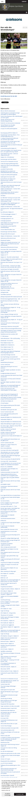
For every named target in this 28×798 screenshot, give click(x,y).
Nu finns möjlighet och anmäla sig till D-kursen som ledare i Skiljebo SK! (11, 259)
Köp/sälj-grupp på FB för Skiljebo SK (9, 133)
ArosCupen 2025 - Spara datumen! (9, 461)
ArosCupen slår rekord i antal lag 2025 (10, 450)
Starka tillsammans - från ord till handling (10, 338)
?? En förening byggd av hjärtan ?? (9, 214)
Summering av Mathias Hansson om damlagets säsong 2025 (9, 284)
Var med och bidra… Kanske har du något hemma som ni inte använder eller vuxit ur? (11, 266)
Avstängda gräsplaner (6, 220)
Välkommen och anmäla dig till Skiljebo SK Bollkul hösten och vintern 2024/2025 (10, 580)
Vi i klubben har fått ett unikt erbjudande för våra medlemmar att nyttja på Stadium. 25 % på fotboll (10, 739)
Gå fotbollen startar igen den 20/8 (9, 409)
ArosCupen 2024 (4, 718)
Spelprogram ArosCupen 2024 (8, 689)
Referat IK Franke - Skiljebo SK (8, 641)
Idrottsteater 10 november (7, 340)
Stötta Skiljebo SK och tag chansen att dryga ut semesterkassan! (9, 223)
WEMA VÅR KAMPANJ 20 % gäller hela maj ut (11, 423)
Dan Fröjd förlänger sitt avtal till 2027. (9, 357)
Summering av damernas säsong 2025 (10, 326)
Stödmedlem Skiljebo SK (6, 419)
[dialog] (14, 788)
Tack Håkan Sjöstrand (6, 294)
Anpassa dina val (6, 790)
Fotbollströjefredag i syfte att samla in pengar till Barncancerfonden (9, 192)
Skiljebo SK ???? (4, 255)
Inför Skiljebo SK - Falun (6, 608)
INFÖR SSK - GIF (4, 578)
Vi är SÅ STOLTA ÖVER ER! (7, 763)
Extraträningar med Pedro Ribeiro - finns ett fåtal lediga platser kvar (10, 135)
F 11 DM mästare (4, 336)
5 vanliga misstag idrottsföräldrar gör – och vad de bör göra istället (10, 138)
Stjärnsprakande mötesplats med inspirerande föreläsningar (8, 769)
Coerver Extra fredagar (6, 725)
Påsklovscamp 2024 (5, 735)
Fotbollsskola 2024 (5, 742)
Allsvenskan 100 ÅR (5, 669)
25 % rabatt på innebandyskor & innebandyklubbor (8, 664)
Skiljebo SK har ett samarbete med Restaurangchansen (9, 638)
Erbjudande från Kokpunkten (7, 704)
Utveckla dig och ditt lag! (6, 698)
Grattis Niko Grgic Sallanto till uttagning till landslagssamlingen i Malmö (10, 186)
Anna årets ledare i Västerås (7, 775)
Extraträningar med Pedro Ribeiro (8, 159)
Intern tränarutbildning (6, 448)
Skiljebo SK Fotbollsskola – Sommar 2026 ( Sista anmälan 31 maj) (10, 189)
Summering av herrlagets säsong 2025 (10, 269)
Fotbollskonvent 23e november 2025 (9, 334)
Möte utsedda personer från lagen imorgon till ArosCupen (9, 701)
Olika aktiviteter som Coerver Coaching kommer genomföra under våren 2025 (10, 453)
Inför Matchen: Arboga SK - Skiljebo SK (10, 636)
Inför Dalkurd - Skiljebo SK (7, 591)
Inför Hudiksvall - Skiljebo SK (7, 622)
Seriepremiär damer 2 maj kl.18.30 (9, 708)
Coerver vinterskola (5, 364)
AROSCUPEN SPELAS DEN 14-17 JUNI (9, 723)
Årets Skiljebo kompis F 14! (7, 347)
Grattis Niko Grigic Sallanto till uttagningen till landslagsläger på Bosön (10, 352)
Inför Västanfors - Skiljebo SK (7, 620)
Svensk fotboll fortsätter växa (8, 229)
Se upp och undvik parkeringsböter (9, 128)
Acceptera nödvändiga (7, 794)
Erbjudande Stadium (5, 240)
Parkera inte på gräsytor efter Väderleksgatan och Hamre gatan (8, 389)
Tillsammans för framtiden (7, 615)
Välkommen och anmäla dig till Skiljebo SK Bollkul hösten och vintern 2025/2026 (10, 386)
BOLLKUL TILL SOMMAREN (7, 466)
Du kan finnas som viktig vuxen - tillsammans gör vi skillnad (8, 179)
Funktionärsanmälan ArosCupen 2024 (9, 728)
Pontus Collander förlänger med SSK (9, 314)
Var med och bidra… (5, 501)
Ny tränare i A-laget (5, 290)
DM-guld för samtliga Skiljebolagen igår (10, 538)
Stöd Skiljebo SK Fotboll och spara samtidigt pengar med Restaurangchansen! (11, 331)
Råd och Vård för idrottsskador (8, 111)
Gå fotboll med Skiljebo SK (7, 401)
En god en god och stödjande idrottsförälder (7, 515)
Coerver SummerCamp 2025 (7, 411)
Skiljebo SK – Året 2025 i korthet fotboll (10, 257)
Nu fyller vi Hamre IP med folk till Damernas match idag (8, 429)
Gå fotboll (3, 195)
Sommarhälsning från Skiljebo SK (8, 148)
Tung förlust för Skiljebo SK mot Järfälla (10, 562)
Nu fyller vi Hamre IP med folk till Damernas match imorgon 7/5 (8, 433)
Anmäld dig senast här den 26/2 (9, 96)
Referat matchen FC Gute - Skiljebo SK (9, 671)
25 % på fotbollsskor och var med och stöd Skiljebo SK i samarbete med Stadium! (11, 464)
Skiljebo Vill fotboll (5, 716)
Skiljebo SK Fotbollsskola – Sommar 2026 (10, 206)
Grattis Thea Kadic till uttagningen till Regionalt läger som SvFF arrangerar (9, 394)
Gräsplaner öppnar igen (6, 216)
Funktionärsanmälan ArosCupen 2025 (9, 472)
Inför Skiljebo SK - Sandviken (7, 573)
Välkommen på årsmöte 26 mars (8, 238)
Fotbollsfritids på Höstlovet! (7, 362)
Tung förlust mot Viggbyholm (7, 625)
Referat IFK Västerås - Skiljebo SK (8, 666)
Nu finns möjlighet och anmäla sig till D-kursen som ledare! (10, 602)
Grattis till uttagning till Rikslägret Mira (9, 163)
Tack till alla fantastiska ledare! (8, 518)
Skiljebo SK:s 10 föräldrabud (7, 157)
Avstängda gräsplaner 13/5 (7, 218)
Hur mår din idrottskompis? (7, 28)
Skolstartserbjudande (6, 407)
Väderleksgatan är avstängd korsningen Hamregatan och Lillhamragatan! (10, 113)
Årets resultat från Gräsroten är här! (9, 529)
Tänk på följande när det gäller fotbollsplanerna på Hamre (8, 125)
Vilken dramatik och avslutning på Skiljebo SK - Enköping (8, 657)
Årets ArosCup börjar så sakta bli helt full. (10, 459)
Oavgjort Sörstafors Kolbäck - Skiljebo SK (10, 589)
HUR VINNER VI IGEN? (5, 484)
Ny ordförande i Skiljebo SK (7, 212)
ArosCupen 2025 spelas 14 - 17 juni (9, 506)
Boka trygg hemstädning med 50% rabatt (10, 405)
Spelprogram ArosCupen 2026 (8, 176)
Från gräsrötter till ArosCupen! (8, 234)
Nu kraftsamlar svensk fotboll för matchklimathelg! (8, 226)
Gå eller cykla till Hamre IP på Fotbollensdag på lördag (7, 120)
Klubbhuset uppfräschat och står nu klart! (10, 753)
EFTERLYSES (3, 520)
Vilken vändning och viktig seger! (8, 571)
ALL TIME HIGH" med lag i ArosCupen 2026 (10, 197)
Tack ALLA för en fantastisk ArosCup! (9, 161)
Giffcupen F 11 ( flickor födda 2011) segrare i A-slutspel (9, 445)
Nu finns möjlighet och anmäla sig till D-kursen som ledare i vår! (10, 503)
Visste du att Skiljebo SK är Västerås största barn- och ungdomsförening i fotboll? (11, 151)
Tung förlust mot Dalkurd (6, 586)
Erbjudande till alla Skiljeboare (8, 710)
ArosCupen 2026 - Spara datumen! (9, 249)
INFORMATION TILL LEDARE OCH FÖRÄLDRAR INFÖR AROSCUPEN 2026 (9, 171)
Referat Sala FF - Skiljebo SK (7, 643)
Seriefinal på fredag (5, 599)
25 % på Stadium (4, 403)
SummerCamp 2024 (5, 684)
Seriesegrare (4, 575)
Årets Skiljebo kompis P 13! (7, 349)
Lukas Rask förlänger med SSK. (8, 354)
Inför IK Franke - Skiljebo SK (7, 649)
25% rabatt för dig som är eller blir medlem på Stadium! (8, 713)
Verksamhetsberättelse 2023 (7, 730)
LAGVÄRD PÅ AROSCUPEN (7, 169)
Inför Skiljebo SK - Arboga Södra (8, 613)
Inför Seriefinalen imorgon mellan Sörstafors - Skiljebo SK (8, 593)
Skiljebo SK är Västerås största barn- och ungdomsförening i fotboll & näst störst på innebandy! (10, 244)
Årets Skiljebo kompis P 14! (7, 342)
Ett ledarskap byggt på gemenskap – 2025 (10, 299)
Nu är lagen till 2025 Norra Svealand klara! (10, 495)
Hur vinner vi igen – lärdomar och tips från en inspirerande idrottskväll (11, 426)
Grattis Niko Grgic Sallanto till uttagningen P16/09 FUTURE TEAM (10, 456)
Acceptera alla (19, 794)
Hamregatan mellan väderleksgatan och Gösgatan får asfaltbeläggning (10, 203)
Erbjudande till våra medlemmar (8, 761)
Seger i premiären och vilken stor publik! (10, 706)
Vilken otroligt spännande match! (8, 547)
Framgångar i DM (5, 278)
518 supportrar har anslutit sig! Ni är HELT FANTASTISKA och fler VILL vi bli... (10, 142)
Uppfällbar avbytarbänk (6, 651)
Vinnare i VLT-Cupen (5, 759)
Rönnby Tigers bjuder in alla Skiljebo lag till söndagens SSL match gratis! (10, 509)
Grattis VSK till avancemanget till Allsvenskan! (11, 328)
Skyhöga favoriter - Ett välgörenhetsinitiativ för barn (7, 287)
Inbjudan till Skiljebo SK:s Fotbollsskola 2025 (11, 417)
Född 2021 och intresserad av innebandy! (10, 123)
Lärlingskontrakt (4, 292)
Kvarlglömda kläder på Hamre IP (8, 373)
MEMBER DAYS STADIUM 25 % (7, 345)
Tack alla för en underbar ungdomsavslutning (7, 544)
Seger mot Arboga (5, 610)
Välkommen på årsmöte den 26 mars (9, 247)
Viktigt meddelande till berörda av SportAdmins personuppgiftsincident (9, 475)
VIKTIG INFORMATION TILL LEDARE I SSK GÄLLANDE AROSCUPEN (10, 681)
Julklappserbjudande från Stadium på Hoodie (11, 296)
